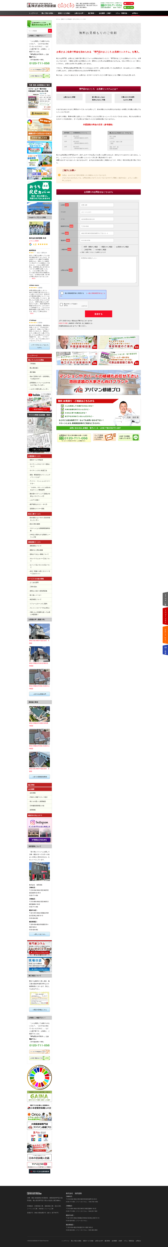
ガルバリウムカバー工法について (40, 560)
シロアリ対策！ (35, 500)
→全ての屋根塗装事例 (39, 777)
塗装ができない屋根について (39, 554)
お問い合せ (166, 651)
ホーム (58, 19)
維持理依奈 (32, 250)
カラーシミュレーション (165, 635)
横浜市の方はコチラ (35, 815)
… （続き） (32, 278)
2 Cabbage (32, 320)
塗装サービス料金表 (66, 19)
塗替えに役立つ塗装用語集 (38, 591)
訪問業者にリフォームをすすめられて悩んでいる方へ (40, 384)
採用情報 (33, 810)
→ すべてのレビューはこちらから (40, 346)
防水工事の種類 (35, 524)
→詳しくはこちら (39, 934)
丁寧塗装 (33, 363)
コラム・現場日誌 (121, 13)
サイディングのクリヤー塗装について (40, 465)
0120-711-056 (63, 323)
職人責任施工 (34, 368)
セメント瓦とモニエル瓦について (40, 566)
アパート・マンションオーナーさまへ (40, 482)
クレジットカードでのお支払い (40, 608)
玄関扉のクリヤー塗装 (37, 508)
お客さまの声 (79, 13)
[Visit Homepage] (41, 5)
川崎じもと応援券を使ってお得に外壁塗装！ (40, 613)
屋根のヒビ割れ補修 (36, 550)
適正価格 (33, 372)
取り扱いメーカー (35, 595)
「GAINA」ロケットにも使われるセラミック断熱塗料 (40, 489)
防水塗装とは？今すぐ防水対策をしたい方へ (40, 519)
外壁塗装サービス (34, 456)
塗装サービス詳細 (64, 13)
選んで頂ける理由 (47, 13)
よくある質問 (34, 582)
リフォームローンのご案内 (38, 603)
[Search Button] (50, 31)
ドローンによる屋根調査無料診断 (40, 530)
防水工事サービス (34, 514)
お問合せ (135, 13)
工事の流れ (33, 586)
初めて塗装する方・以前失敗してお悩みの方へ (40, 378)
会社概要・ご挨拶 (105, 13)
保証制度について (35, 599)
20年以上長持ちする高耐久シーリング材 (40, 536)
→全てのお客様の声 (39, 694)
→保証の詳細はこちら (39, 1010)
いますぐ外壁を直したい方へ (39, 389)
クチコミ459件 (34, 241)
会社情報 (33, 793)
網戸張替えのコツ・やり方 (38, 504)
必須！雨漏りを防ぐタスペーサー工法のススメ (40, 572)
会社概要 (31, 789)
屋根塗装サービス (34, 542)
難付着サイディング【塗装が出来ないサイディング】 (40, 495)
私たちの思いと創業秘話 (38, 801)
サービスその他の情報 (36, 579)
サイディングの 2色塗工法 (38, 470)
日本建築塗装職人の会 (37, 805)
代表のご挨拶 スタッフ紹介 (39, 797)
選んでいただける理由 (36, 360)
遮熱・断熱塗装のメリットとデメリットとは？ (40, 476)
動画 (165, 616)
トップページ (33, 13)
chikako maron (34, 285)
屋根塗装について (35, 546)
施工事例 (91, 13)
